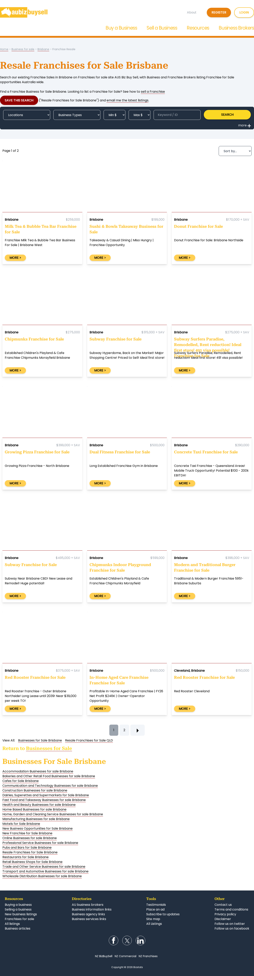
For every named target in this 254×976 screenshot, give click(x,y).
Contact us (223, 904)
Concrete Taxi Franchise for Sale (206, 452)
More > (15, 257)
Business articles (17, 928)
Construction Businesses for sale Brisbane (34, 790)
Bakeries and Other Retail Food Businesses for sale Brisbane (48, 776)
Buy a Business (121, 28)
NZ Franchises (148, 956)
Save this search (19, 100)
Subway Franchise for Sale (115, 339)
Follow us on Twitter (127, 940)
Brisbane (43, 49)
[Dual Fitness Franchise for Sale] (127, 412)
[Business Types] (76, 115)
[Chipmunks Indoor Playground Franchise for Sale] (127, 525)
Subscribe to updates (163, 914)
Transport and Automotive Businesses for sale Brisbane (45, 871)
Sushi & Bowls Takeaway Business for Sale (126, 229)
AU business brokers (87, 904)
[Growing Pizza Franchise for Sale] (42, 412)
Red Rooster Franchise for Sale (35, 677)
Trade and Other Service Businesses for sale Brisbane (43, 866)
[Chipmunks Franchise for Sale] (42, 300)
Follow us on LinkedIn (140, 940)
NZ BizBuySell (103, 956)
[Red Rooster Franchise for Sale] (42, 638)
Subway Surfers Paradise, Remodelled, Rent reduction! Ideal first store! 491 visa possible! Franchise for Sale (207, 344)
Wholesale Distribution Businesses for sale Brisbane (42, 876)
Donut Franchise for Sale (198, 226)
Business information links (92, 909)
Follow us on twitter (230, 923)
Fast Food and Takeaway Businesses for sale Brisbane (44, 800)
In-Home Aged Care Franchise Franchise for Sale (118, 680)
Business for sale (23, 49)
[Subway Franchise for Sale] (127, 300)
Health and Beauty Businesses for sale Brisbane (39, 804)
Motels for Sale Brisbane (21, 823)
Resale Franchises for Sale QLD (89, 740)
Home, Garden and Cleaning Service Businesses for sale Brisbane (52, 814)
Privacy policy (225, 914)
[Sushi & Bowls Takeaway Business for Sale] (127, 187)
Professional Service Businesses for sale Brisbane (40, 842)
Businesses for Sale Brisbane (40, 740)
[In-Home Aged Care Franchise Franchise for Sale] (127, 638)
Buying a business (18, 904)
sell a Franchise (153, 91)
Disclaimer (223, 919)
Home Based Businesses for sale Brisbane (34, 809)
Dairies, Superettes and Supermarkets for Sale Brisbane (45, 795)
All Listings (154, 923)
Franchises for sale (19, 919)
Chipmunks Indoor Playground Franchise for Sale (120, 567)
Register (219, 12)
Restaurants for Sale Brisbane (25, 857)
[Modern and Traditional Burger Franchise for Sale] (212, 525)
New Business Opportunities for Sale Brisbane (37, 828)
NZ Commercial (125, 956)
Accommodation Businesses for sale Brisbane (37, 771)
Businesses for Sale (49, 748)
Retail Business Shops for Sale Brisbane (32, 862)
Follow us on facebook (232, 928)
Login (244, 12)
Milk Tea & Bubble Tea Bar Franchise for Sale (40, 229)
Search (227, 114)
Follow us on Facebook (113, 940)
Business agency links (88, 914)
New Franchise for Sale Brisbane (27, 833)
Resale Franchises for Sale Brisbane (30, 852)
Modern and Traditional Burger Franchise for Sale (205, 567)
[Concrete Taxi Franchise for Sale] (212, 412)
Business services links (89, 919)
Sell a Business (162, 28)
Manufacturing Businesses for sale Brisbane (36, 819)
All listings (12, 923)
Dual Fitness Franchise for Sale (119, 452)
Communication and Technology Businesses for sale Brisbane (50, 785)
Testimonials (156, 904)
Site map (153, 919)
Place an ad (155, 909)
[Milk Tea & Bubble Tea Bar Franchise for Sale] (42, 187)
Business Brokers (236, 28)
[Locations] (26, 115)
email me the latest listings (127, 100)
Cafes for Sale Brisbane (20, 781)
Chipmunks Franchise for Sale (34, 339)
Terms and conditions (231, 909)
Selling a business (18, 909)
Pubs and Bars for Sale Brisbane (27, 847)
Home (4, 49)
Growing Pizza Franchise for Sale (37, 452)
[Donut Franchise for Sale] (212, 187)
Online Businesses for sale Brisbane (29, 838)
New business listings (21, 914)
